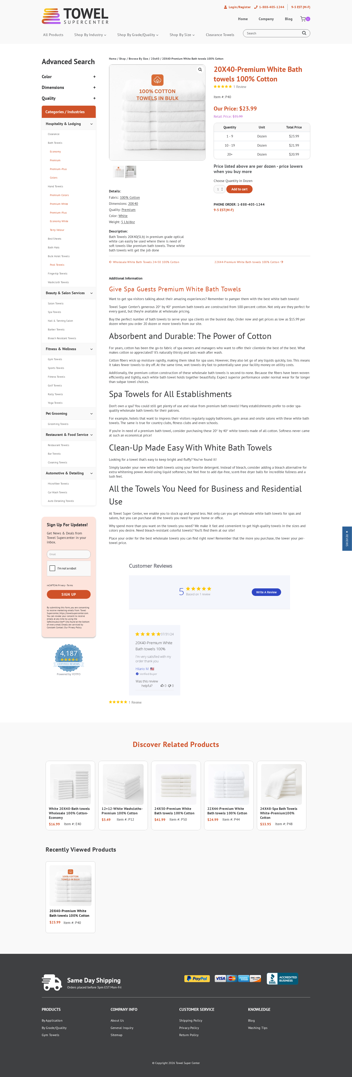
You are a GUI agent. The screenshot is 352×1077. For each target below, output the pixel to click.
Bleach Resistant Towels (62, 338)
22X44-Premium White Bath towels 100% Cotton (246, 262)
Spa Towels (54, 312)
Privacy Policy (189, 1028)
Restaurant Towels (58, 445)
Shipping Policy (190, 1020)
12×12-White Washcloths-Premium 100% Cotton (122, 810)
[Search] (305, 33)
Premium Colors (59, 195)
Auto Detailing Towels (61, 501)
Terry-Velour (57, 230)
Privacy (61, 585)
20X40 (133, 203)
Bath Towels (55, 143)
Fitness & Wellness (61, 349)
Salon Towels (55, 303)
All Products (53, 34)
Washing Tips (258, 1028)
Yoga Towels (55, 403)
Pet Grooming (56, 413)
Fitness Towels (56, 376)
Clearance (53, 134)
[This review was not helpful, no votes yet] (169, 685)
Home (243, 18)
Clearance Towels (220, 34)
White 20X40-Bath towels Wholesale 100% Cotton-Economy (69, 813)
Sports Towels (56, 368)
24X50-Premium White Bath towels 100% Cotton (174, 810)
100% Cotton (130, 197)
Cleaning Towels (57, 462)
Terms (70, 585)
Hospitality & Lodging (63, 123)
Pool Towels (57, 265)
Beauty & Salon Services (65, 293)
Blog (289, 18)
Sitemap (117, 1035)
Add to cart (239, 189)
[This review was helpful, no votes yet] (162, 685)
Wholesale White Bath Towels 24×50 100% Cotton (146, 262)
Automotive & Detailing (65, 473)
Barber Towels (56, 329)
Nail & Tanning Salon (60, 320)
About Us (117, 1020)
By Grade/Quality (54, 1028)
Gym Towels (55, 359)
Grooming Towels (58, 424)
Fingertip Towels (57, 273)
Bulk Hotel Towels (58, 256)
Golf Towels (55, 385)
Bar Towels (54, 453)
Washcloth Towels (58, 282)
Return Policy (189, 1035)
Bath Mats (53, 247)
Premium (129, 209)
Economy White (59, 221)
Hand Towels (55, 186)
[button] (200, 69)
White (123, 216)
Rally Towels (55, 394)
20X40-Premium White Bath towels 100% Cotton (69, 913)
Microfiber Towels (58, 483)
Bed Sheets (54, 238)
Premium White (59, 204)
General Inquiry (122, 1028)
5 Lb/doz (128, 222)
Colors (53, 177)
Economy (55, 151)
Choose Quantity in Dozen (233, 181)
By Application (52, 1020)
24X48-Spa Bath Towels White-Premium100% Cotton (278, 813)
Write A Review (266, 592)
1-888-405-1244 (251, 204)
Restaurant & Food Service (67, 434)
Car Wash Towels (57, 492)
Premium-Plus (58, 169)
